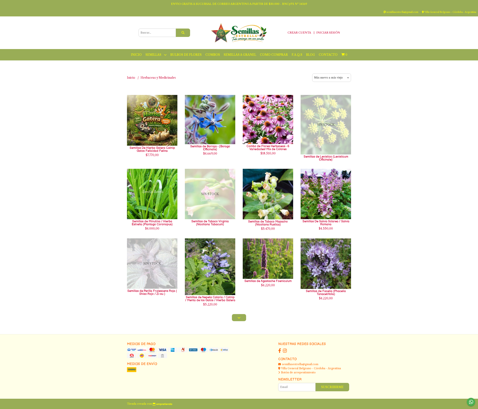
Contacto (328, 55)
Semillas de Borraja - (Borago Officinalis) (210, 148)
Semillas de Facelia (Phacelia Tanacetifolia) (326, 292)
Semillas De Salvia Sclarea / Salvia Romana (325, 223)
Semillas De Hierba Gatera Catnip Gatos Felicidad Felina (152, 149)
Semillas (153, 55)
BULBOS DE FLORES (186, 55)
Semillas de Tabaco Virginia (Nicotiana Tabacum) (210, 223)
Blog (310, 55)
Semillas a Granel (240, 55)
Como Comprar (274, 55)
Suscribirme (332, 387)
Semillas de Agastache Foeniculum (268, 281)
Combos (212, 55)
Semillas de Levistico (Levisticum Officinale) (326, 158)
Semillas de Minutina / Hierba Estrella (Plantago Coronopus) (152, 223)
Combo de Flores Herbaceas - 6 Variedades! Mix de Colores (267, 148)
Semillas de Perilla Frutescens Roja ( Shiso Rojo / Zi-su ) (152, 292)
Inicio (136, 55)
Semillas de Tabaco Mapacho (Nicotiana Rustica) (268, 223)
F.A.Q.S (297, 55)
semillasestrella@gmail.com (299, 364)
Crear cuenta (299, 32)
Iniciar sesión (328, 32)
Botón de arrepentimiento (298, 372)
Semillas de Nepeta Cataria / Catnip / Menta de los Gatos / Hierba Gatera (210, 299)
